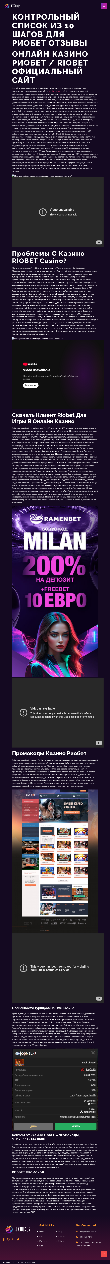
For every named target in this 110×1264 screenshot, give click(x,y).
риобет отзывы (55, 91)
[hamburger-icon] (104, 6)
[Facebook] (4, 1239)
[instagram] (8, 1239)
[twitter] (18, 1239)
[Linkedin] (13, 1239)
